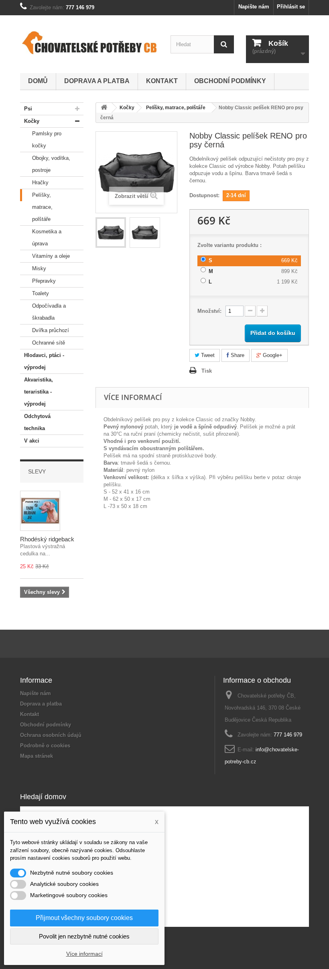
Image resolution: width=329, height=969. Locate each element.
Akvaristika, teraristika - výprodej (38, 392)
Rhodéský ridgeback (47, 539)
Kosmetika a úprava (46, 237)
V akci (31, 441)
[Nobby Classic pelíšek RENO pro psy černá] (111, 232)
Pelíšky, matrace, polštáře (42, 207)
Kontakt (162, 81)
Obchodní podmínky (230, 81)
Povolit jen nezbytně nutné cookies (84, 936)
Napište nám (253, 7)
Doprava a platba (97, 81)
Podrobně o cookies (45, 746)
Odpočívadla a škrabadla (49, 312)
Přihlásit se (291, 7)
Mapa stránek (36, 756)
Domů (38, 81)
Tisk (206, 371)
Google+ (271, 355)
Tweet (207, 355)
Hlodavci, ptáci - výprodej (44, 361)
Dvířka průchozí (50, 330)
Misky (39, 268)
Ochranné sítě (48, 343)
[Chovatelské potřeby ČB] (89, 42)
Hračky (40, 183)
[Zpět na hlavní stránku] (104, 108)
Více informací (84, 954)
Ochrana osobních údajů (50, 735)
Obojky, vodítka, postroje (51, 164)
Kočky (31, 121)
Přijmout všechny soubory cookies (84, 917)
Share (236, 355)
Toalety (40, 293)
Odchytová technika (37, 422)
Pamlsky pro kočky (46, 140)
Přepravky (44, 281)
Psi (28, 109)
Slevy (37, 471)
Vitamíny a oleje (51, 256)
